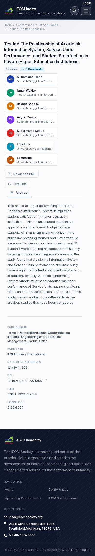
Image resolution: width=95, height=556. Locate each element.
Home (8, 25)
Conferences (25, 25)
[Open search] (74, 10)
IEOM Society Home (63, 498)
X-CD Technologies (76, 550)
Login (87, 3)
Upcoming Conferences (23, 498)
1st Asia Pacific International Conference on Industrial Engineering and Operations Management (50, 25)
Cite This (20, 184)
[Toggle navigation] (86, 11)
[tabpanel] (44, 254)
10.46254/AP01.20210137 (25, 380)
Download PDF (24, 174)
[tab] (19, 192)
